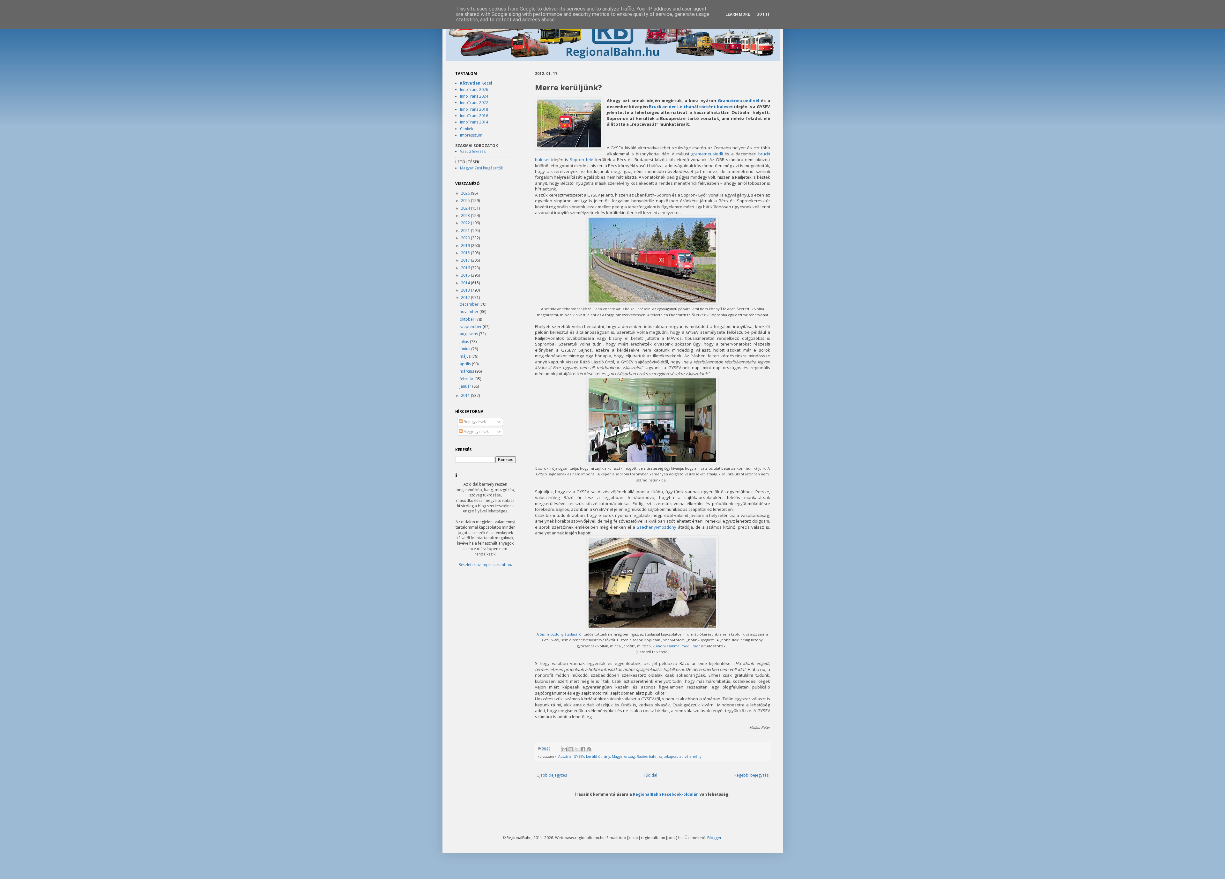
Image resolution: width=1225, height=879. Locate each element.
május (465, 356)
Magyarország (623, 756)
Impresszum (471, 135)
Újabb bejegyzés (552, 775)
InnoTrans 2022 (474, 102)
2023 (466, 215)
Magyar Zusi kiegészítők (481, 168)
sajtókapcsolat (671, 756)
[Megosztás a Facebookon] (583, 749)
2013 (466, 290)
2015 (466, 275)
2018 (466, 253)
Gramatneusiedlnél (738, 100)
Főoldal (650, 775)
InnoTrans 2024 (474, 96)
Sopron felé (581, 159)
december (469, 304)
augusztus (469, 334)
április (466, 364)
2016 (466, 268)
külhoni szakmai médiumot (676, 646)
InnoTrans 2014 (474, 122)
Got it (763, 14)
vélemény (693, 756)
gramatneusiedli (707, 154)
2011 (466, 395)
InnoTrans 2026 (474, 89)
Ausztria (565, 756)
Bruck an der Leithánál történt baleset (691, 106)
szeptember (471, 326)
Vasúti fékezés (473, 151)
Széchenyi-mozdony (656, 527)
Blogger (714, 837)
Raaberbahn (647, 756)
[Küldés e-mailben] (564, 749)
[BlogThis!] (571, 749)
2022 (466, 223)
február (467, 379)
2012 (466, 297)
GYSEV (579, 756)
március (467, 371)
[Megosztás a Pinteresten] (589, 749)
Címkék (466, 128)
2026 (466, 193)
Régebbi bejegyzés (751, 775)
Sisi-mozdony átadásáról (561, 634)
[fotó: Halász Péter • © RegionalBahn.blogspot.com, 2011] (569, 124)
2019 (466, 245)
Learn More (737, 14)
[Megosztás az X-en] (577, 749)
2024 (466, 208)
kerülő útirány (598, 756)
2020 (466, 238)
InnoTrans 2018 (474, 109)
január (466, 386)
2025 (466, 200)
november (469, 311)
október (467, 319)
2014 (466, 283)
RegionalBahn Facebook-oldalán (666, 794)
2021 (466, 230)
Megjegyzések (476, 431)
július (465, 341)
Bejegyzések (474, 421)
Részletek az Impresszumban (485, 564)
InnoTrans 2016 (474, 115)
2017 (466, 260)
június (465, 349)
